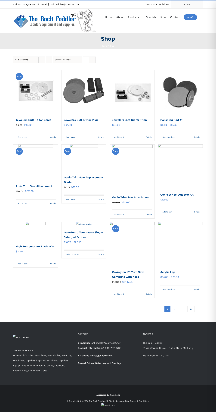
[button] (202, 17)
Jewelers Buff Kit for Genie (33, 119)
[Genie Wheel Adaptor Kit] (180, 167)
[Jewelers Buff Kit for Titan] (132, 92)
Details (52, 137)
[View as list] (92, 60)
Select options (169, 137)
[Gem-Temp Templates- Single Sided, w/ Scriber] (84, 224)
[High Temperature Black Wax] (35, 231)
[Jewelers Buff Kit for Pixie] (84, 92)
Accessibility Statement (108, 395)
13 (191, 309)
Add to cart (23, 137)
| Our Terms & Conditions (137, 401)
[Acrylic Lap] (180, 244)
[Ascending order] (49, 60)
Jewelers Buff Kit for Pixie (81, 119)
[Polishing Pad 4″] (180, 92)
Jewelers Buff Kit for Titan (129, 119)
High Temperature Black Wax (35, 246)
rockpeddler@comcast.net (65, 4)
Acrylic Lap (167, 272)
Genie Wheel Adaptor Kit (177, 194)
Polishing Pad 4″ (171, 119)
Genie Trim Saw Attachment (131, 197)
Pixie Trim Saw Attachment (34, 186)
